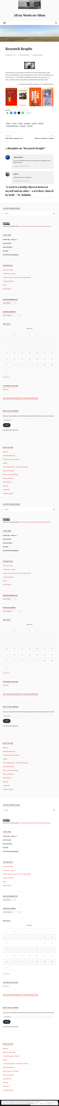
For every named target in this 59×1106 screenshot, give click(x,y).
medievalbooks (7, 482)
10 (6, 352)
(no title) (5, 251)
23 (52, 359)
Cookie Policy (29, 1103)
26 (21, 365)
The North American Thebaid (11, 459)
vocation (29, 126)
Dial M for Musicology (9, 455)
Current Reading (38, 55)
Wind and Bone (7, 289)
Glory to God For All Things (10, 474)
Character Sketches (8, 281)
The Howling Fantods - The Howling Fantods (15, 467)
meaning (34, 123)
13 (29, 352)
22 (44, 359)
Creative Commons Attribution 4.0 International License (35, 226)
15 (44, 352)
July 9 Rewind (7, 243)
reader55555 (6, 489)
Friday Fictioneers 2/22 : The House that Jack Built (17, 277)
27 (29, 365)
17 (6, 359)
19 (21, 359)
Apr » (8, 377)
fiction (14, 123)
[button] (11, 96)
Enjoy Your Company (10, 411)
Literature (27, 123)
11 (14, 352)
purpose (41, 123)
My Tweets (6, 389)
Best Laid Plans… (8, 247)
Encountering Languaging (10, 255)
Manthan (5, 452)
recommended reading (12, 126)
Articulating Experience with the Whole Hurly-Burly (20, 398)
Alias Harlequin (24, 55)
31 (6, 371)
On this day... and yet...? (9, 273)
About (4, 285)
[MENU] (4, 23)
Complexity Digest (8, 493)
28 (37, 365)
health (20, 123)
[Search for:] (29, 213)
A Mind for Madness (8, 471)
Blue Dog (5, 486)
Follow (7, 425)
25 (14, 365)
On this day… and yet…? (10, 239)
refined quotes (18, 157)
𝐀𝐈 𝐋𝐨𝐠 (5, 463)
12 (21, 352)
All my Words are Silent (29, 15)
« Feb (4, 377)
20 (29, 359)
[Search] (54, 23)
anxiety (8, 123)
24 (6, 365)
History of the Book (8, 478)
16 (52, 352)
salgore (16, 174)
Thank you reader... (8, 270)
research (22, 126)
